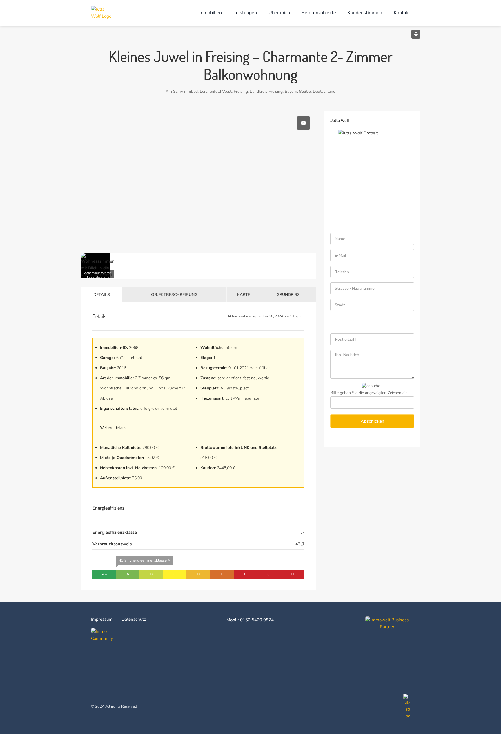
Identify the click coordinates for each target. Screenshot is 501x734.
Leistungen (245, 13)
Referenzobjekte (319, 13)
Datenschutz (133, 619)
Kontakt (402, 13)
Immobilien (210, 13)
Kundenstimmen (365, 13)
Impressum (101, 619)
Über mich (279, 13)
